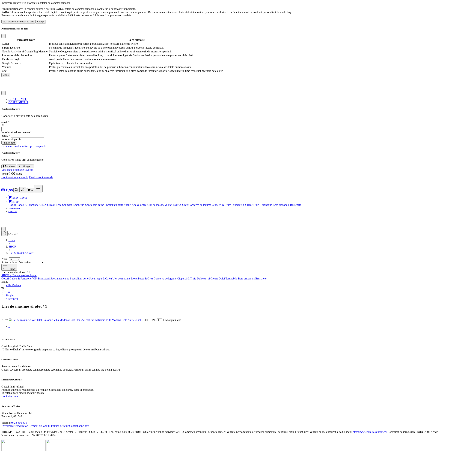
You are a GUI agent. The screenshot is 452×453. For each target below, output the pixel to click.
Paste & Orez (180, 204)
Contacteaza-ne (10, 396)
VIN (41, 204)
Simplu (10, 295)
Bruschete (295, 204)
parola (5, 135)
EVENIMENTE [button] (19, 198)
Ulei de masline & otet (159, 204)
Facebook (9, 166)
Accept (40, 21)
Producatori (21, 425)
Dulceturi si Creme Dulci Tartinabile (252, 204)
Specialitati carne (94, 204)
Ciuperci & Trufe (221, 204)
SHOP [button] (15, 202)
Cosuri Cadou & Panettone (23, 204)
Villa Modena (13, 285)
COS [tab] (18, 102)
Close (6, 75)
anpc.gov (84, 425)
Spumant (67, 204)
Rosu (52, 204)
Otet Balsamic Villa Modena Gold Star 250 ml (115, 319)
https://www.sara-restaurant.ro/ (370, 431)
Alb (46, 204)
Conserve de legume (199, 204)
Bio (8, 291)
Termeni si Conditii (39, 425)
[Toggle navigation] (38, 188)
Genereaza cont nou (12, 146)
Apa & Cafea (139, 204)
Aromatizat (11, 298)
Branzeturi (78, 204)
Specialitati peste (114, 204)
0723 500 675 (19, 422)
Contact (12, 211)
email (5, 122)
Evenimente (14, 208)
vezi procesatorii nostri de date (18, 21)
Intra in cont (9, 142)
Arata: (4, 258)
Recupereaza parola (35, 146)
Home (11, 240)
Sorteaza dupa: (9, 262)
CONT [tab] (17, 99)
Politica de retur (60, 425)
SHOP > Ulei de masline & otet (19, 275)
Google (26, 166)
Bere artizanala (281, 204)
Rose (58, 204)
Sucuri (127, 204)
